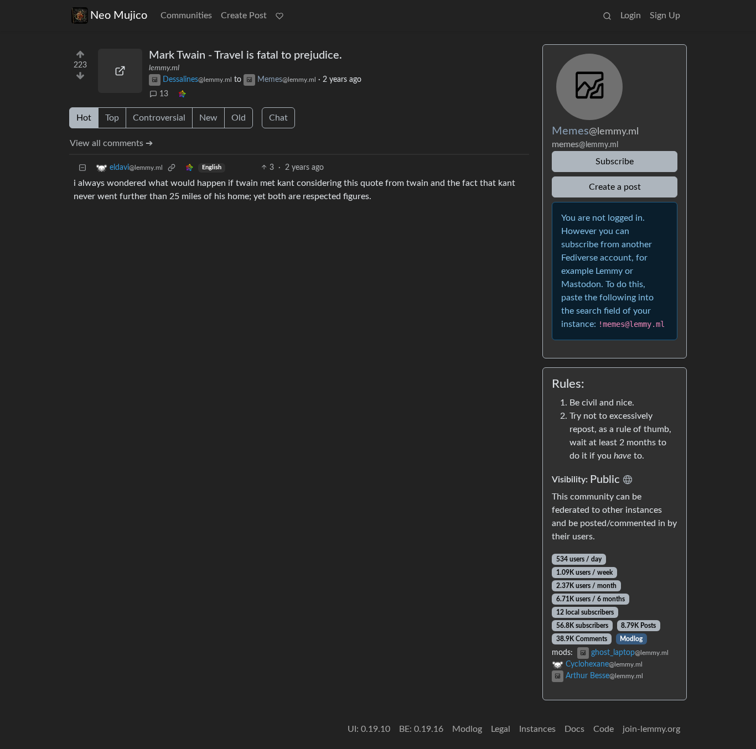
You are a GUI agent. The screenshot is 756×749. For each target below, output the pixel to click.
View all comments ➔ (111, 143)
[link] (182, 94)
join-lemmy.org (651, 729)
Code (603, 729)
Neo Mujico (118, 15)
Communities (186, 15)
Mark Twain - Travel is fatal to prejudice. (245, 55)
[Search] (607, 15)
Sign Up (665, 15)
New (208, 117)
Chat (278, 117)
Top (112, 117)
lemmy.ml (164, 68)
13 (163, 94)
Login (630, 15)
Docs (574, 729)
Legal (500, 729)
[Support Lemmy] (279, 15)
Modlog (631, 639)
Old (238, 117)
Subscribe (615, 161)
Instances (537, 729)
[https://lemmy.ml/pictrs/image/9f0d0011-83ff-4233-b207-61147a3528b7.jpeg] (120, 71)
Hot (83, 117)
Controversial (159, 117)
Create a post (615, 187)
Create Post (244, 15)
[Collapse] (82, 167)
